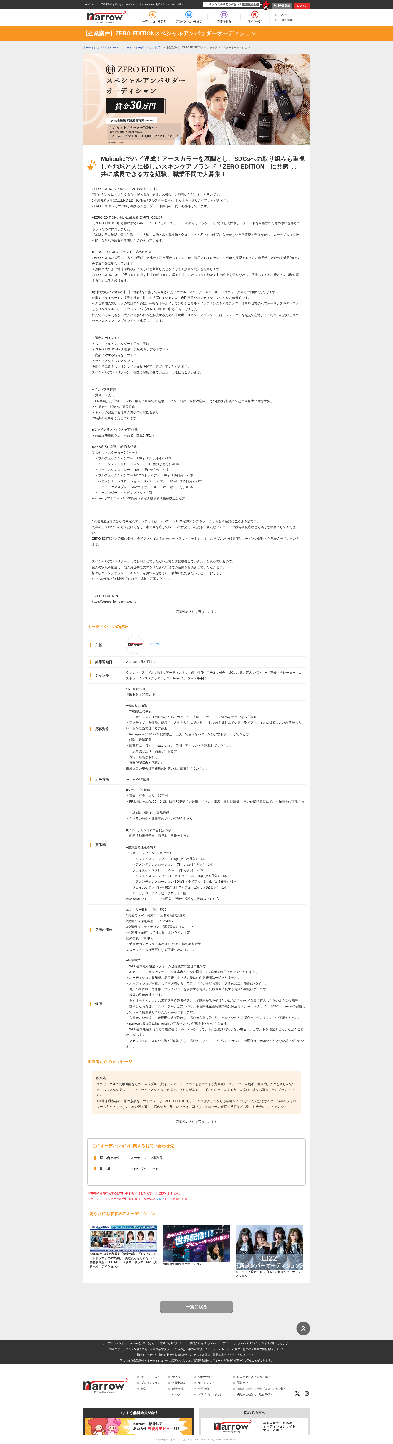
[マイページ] (254, 17)
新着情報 (177, 1388)
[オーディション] (152, 17)
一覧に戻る (196, 1306)
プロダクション (150, 1382)
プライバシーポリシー (211, 1394)
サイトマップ (206, 1382)
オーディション (150, 1377)
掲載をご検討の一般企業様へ (255, 1394)
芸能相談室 (286, 20)
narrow (154, 643)
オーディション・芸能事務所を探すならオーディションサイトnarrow (118, 4)
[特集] (224, 17)
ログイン (302, 5)
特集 (143, 1388)
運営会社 (242, 1382)
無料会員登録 (282, 5)
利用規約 (203, 1388)
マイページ (179, 1377)
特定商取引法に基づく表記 (253, 1377)
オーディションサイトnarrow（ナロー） (192, 1439)
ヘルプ (283, 15)
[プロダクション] (189, 17)
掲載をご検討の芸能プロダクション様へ (261, 1388)
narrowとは (205, 1377)
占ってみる (250, 4)
